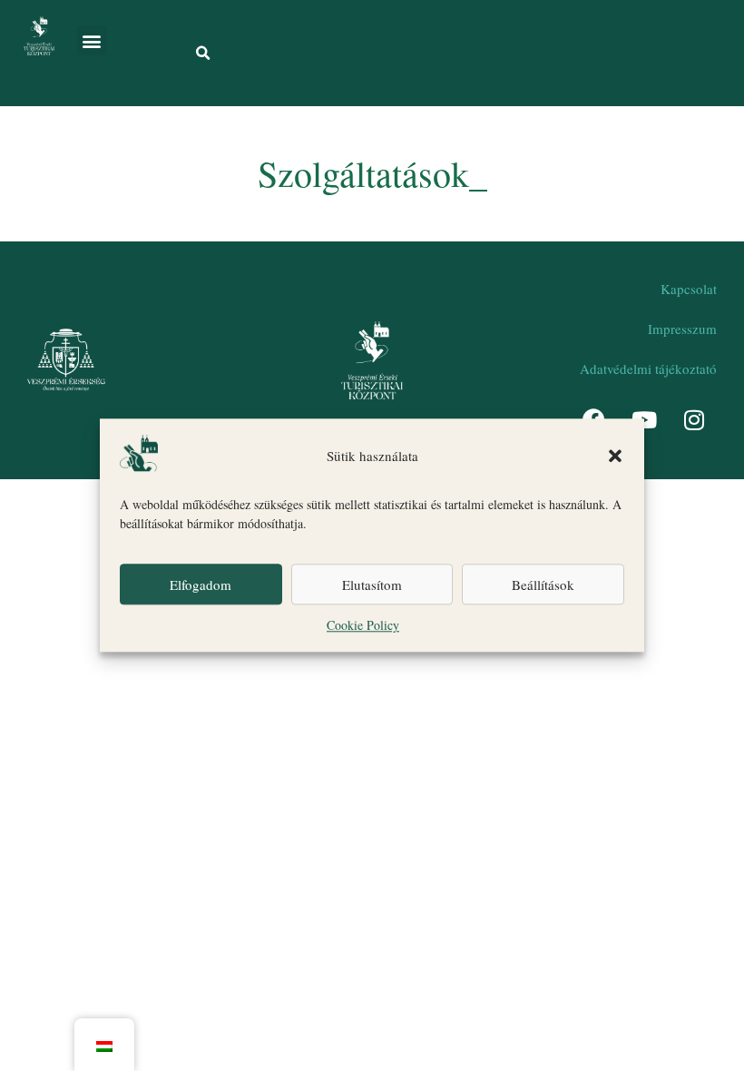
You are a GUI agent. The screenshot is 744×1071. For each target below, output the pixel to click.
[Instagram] (694, 420)
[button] (615, 456)
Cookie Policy (363, 625)
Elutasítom (372, 584)
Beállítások (543, 584)
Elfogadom (200, 584)
